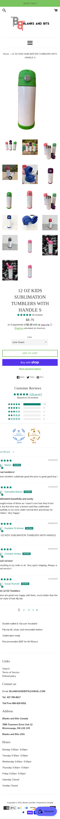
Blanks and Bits (29, 803)
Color (29, 337)
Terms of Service (10, 672)
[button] (24, 315)
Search (6, 668)
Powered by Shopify (44, 803)
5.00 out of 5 (36, 394)
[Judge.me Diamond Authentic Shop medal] (19, 435)
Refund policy (9, 676)
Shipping (18, 328)
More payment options (30, 369)
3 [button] (28, 610)
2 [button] (23, 610)
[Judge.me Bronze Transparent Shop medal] (34, 435)
